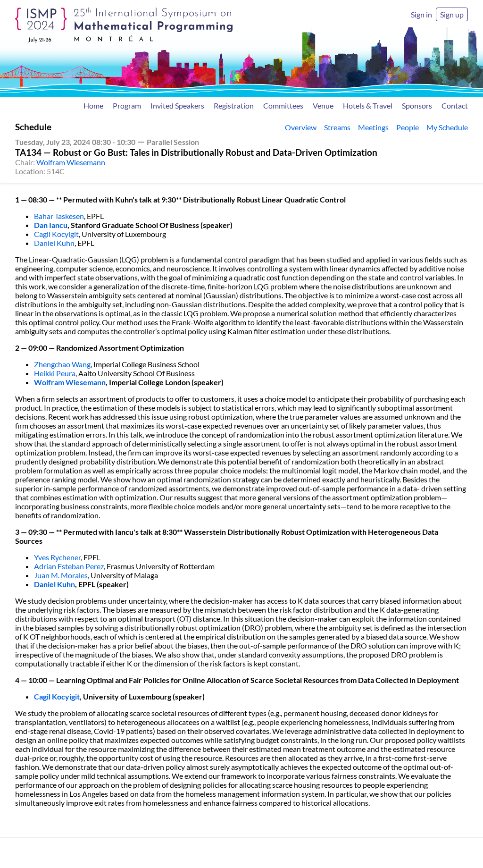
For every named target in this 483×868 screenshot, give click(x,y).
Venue (323, 105)
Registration (234, 105)
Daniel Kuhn (54, 242)
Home (93, 105)
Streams (337, 127)
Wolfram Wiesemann (70, 162)
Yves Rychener (57, 557)
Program (127, 105)
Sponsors (417, 105)
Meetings (373, 127)
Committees (283, 105)
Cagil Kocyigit (56, 233)
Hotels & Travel (367, 105)
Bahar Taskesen (59, 215)
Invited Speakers (177, 105)
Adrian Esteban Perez (69, 566)
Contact (454, 105)
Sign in (421, 14)
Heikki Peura (54, 373)
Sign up (452, 14)
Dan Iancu (50, 224)
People (407, 127)
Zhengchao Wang (62, 364)
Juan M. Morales (61, 575)
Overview (300, 127)
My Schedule (447, 127)
